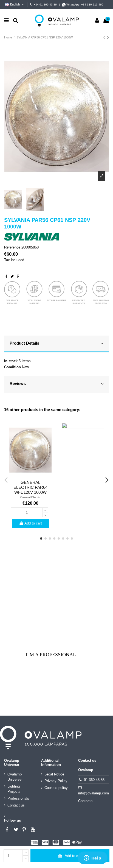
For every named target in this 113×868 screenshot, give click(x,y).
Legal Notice (54, 774)
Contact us (16, 805)
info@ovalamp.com (93, 793)
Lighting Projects (14, 789)
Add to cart (73, 856)
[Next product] (108, 37)
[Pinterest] (18, 276)
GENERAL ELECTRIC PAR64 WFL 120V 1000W (30, 487)
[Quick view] (30, 475)
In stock (11, 361)
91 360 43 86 (94, 780)
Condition (12, 367)
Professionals (18, 798)
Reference (12, 247)
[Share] (6, 276)
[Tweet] (12, 276)
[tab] (56, 344)
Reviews (18, 383)
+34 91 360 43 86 (45, 4)
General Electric (30, 497)
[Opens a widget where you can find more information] (92, 858)
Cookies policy (56, 788)
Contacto (85, 801)
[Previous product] (105, 37)
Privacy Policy (55, 781)
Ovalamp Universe (14, 777)
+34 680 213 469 (92, 4)
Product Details (24, 343)
